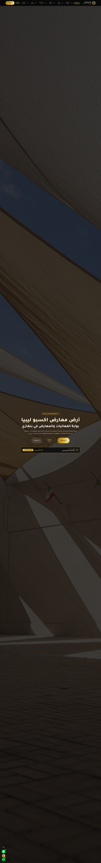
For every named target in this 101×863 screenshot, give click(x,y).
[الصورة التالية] (92, 859)
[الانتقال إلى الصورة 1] (8, 859)
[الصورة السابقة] (95, 859)
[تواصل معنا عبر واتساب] (3, 855)
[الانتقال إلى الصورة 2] (6, 859)
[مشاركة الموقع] (3, 851)
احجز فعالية (63, 440)
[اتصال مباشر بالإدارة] (3, 859)
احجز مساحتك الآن (10, 3)
